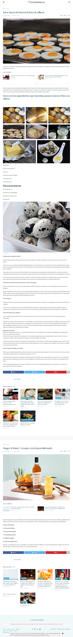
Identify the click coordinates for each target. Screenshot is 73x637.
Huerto (13, 629)
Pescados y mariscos (27, 419)
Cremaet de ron (24, 605)
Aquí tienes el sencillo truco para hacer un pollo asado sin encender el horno (10, 424)
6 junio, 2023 (48, 78)
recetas (58, 398)
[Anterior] (35, 83)
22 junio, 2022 (14, 510)
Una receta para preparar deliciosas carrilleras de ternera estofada (45, 402)
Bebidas (8, 444)
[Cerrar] (62, 633)
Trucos (15, 630)
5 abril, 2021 (58, 589)
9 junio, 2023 (14, 78)
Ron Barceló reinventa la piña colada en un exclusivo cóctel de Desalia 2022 (10, 583)
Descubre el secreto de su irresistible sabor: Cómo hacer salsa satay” (62, 402)
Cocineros (5, 630)
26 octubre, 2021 (49, 510)
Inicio (4, 8)
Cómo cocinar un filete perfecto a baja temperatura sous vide (9, 402)
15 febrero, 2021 (24, 606)
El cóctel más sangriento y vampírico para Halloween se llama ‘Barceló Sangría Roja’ (55, 507)
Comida (7, 8)
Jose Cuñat (6, 15)
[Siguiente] (38, 83)
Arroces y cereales (27, 398)
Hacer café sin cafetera (9, 594)
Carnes (6, 398)
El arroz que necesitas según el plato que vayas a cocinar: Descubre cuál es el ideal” (56, 76)
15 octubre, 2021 (15, 15)
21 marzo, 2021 (7, 596)
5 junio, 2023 (6, 428)
